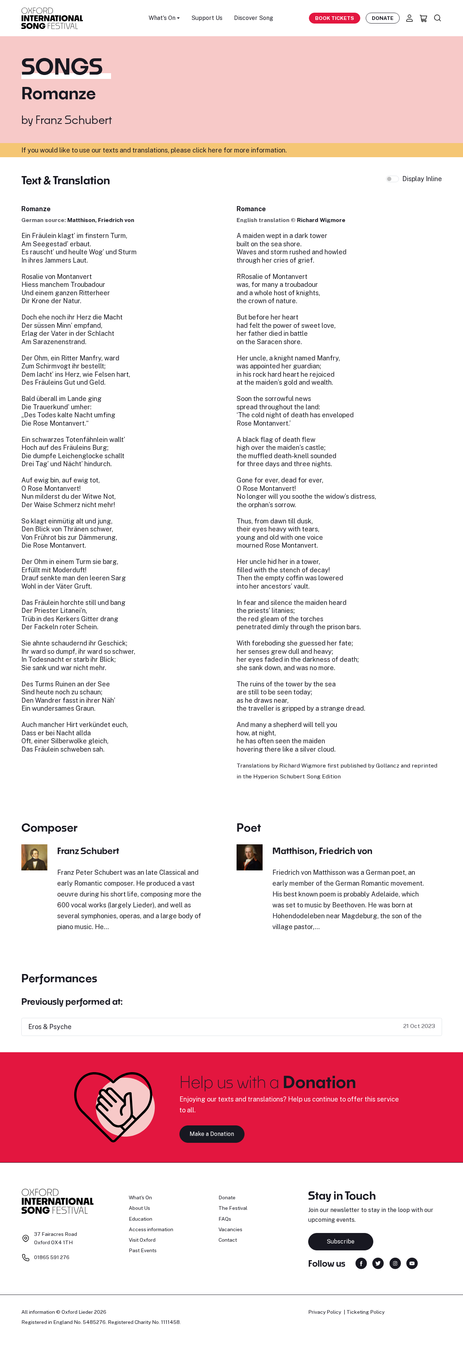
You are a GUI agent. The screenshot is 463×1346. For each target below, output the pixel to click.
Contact (227, 1240)
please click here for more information (228, 150)
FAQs (224, 1219)
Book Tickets (334, 18)
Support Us (206, 17)
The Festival (232, 1208)
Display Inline (422, 179)
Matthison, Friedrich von (100, 220)
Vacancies (230, 1229)
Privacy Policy (324, 1312)
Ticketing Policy (366, 1312)
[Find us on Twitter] (378, 1263)
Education (140, 1219)
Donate (383, 18)
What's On (140, 1197)
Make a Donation (212, 1133)
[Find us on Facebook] (361, 1263)
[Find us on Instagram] (395, 1263)
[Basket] (423, 18)
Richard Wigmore (321, 220)
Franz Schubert (73, 119)
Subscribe (340, 1241)
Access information (151, 1229)
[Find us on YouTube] (412, 1263)
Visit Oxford (142, 1240)
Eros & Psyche (50, 1027)
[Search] (437, 18)
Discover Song (253, 17)
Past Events (143, 1250)
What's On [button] (162, 17)
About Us (139, 1208)
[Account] (409, 18)
